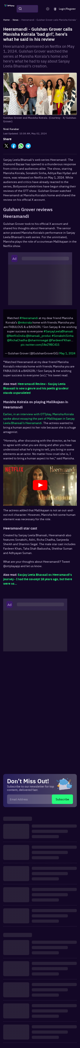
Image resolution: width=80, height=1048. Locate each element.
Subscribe (62, 799)
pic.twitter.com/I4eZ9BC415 (40, 344)
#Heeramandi (28, 318)
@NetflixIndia (16, 335)
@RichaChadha (17, 340)
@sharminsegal (38, 340)
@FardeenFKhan (60, 340)
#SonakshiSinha (62, 335)
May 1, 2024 (67, 353)
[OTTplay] (9, 9)
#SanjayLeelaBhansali (58, 331)
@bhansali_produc (38, 335)
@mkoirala (25, 322)
